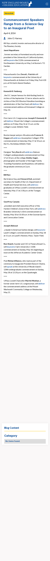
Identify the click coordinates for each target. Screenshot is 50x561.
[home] (17, 4)
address (17, 138)
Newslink (9, 13)
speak (10, 266)
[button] (46, 4)
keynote (11, 60)
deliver (36, 104)
